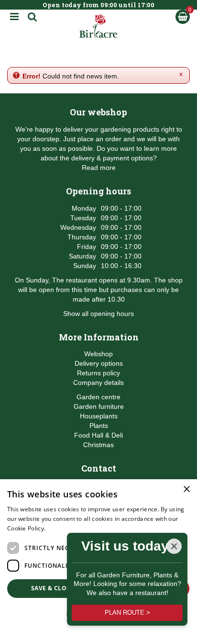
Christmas (98, 445)
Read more (99, 167)
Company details (98, 382)
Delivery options (99, 363)
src (32, 17)
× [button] (186, 489)
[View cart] (182, 17)
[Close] (174, 546)
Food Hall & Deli (98, 435)
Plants (98, 425)
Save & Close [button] (52, 588)
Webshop (98, 354)
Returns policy (98, 373)
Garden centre (98, 397)
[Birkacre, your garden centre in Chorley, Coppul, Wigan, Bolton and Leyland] (98, 26)
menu (14, 17)
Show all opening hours (98, 313)
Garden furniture (99, 406)
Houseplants (99, 416)
